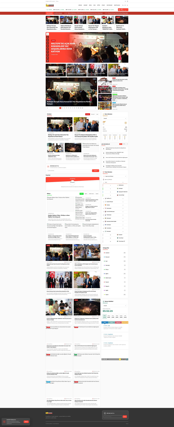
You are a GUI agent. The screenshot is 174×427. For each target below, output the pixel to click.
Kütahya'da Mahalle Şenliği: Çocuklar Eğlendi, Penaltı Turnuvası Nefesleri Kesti (58, 374)
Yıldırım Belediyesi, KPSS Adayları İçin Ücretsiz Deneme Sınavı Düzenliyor (63, 13)
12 (82, 108)
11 (80, 108)
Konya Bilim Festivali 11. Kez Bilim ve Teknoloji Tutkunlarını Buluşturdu (115, 162)
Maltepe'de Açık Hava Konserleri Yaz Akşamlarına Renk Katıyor (58, 264)
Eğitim (98, 5)
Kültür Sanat (109, 5)
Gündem (80, 5)
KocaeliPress (50, 262)
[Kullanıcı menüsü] (125, 5)
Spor (94, 5)
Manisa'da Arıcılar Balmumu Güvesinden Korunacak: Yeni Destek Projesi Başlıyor (59, 346)
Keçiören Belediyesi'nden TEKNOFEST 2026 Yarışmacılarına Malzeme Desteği (59, 319)
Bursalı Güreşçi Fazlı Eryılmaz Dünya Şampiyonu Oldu (99, 13)
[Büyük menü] (127, 5)
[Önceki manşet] (47, 108)
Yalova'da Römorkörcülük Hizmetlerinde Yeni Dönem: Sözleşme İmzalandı (86, 401)
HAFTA (124, 144)
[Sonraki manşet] (95, 108)
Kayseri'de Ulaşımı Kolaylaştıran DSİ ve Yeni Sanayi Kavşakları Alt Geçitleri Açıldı (85, 292)
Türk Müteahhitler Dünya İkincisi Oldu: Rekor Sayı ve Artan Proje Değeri (59, 401)
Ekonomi (85, 5)
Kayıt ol (95, 170)
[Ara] (123, 5)
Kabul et (26, 421)
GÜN (121, 144)
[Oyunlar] (127, 1)
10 (47, 61)
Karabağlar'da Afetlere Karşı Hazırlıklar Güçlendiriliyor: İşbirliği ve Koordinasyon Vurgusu (116, 166)
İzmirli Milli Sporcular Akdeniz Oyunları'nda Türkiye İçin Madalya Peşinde (86, 374)
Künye (57, 1)
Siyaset (103, 5)
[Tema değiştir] (125, 1)
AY (127, 144)
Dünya (90, 5)
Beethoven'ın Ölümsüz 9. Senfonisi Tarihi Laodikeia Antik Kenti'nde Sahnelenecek (86, 319)
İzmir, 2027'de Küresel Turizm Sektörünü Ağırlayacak (86, 346)
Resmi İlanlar (117, 5)
